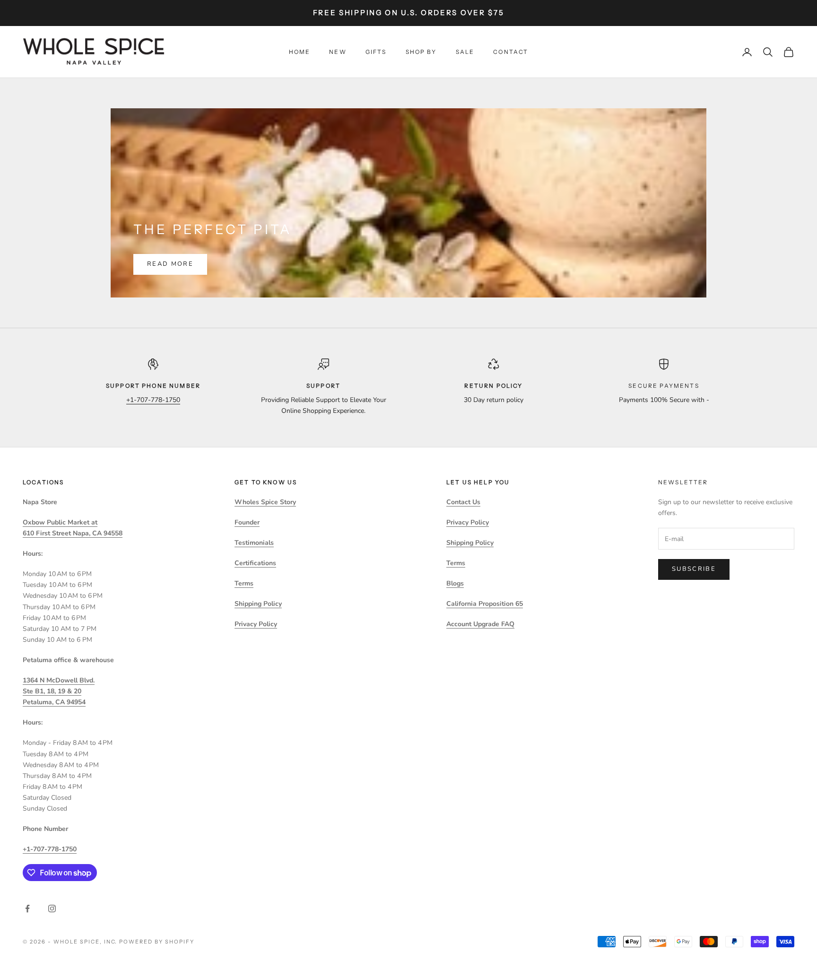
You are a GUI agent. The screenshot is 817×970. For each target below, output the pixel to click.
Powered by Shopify (156, 941)
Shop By (421, 51)
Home (300, 51)
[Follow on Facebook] (27, 908)
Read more (170, 264)
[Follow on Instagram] (52, 908)
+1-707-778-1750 (153, 399)
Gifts (376, 51)
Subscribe (694, 569)
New (337, 51)
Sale (465, 51)
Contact (510, 51)
